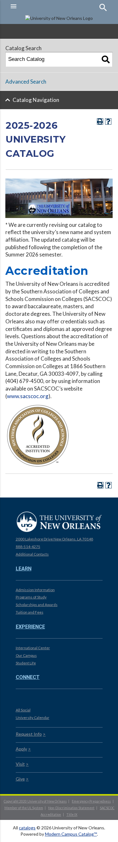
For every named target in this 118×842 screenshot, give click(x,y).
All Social (23, 710)
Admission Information (35, 589)
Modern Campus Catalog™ (71, 834)
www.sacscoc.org (27, 396)
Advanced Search (25, 81)
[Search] (106, 59)
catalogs (27, 827)
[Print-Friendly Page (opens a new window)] (100, 121)
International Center (33, 647)
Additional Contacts (32, 554)
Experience (30, 627)
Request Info (29, 734)
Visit (20, 764)
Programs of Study (31, 597)
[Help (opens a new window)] (108, 121)
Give (20, 778)
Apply (21, 748)
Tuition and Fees (29, 612)
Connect (28, 677)
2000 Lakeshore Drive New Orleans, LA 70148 (54, 539)
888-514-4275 (28, 546)
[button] (33, 6)
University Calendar (32, 717)
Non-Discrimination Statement (71, 808)
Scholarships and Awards (37, 604)
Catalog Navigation (36, 100)
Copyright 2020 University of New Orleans (35, 801)
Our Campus (26, 655)
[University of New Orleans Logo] (59, 521)
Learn (23, 569)
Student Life (26, 663)
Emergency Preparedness (91, 801)
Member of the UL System (23, 808)
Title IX (71, 814)
